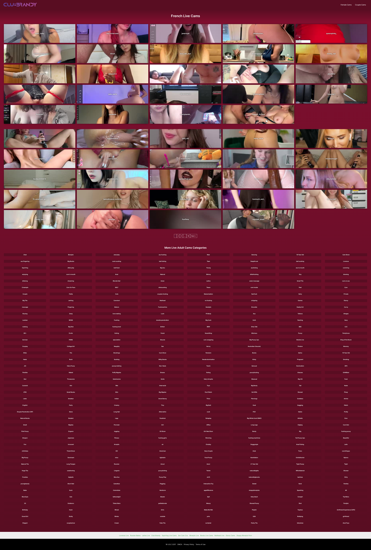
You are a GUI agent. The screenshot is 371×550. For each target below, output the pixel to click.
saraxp (258, 74)
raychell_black (258, 219)
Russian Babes (135, 535)
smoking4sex (258, 94)
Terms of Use (200, 544)
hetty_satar (258, 138)
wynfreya (258, 179)
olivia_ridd (331, 199)
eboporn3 (112, 74)
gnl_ (185, 74)
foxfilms (185, 219)
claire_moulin (39, 74)
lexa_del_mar (185, 54)
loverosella (185, 159)
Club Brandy (155, 535)
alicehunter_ (258, 33)
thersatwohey (258, 159)
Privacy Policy (189, 544)
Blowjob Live (194, 535)
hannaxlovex (39, 54)
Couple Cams (360, 5)
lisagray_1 (331, 94)
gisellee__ (112, 219)
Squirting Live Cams (169, 535)
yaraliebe (112, 114)
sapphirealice (112, 138)
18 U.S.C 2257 (171, 544)
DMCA (179, 544)
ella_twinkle (331, 179)
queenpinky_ (331, 33)
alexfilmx (331, 74)
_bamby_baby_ (40, 219)
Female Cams (346, 5)
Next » (193, 236)
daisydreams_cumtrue (112, 199)
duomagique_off (258, 54)
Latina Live (146, 535)
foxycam (39, 114)
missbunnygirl (331, 159)
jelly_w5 (185, 138)
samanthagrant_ (185, 179)
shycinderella (112, 179)
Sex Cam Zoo (183, 535)
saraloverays (39, 138)
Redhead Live (219, 535)
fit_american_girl (40, 199)
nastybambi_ (185, 114)
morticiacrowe (112, 33)
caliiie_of (39, 94)
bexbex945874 (39, 179)
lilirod (112, 54)
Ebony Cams (230, 535)
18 (188, 236)
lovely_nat (331, 54)
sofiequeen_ (112, 159)
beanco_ (331, 138)
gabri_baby (39, 33)
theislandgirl (185, 199)
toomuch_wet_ (258, 199)
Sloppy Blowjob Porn (244, 535)
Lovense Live (124, 535)
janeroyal (185, 33)
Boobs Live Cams (206, 535)
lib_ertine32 (185, 94)
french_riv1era (258, 114)
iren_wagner (39, 159)
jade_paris (112, 94)
